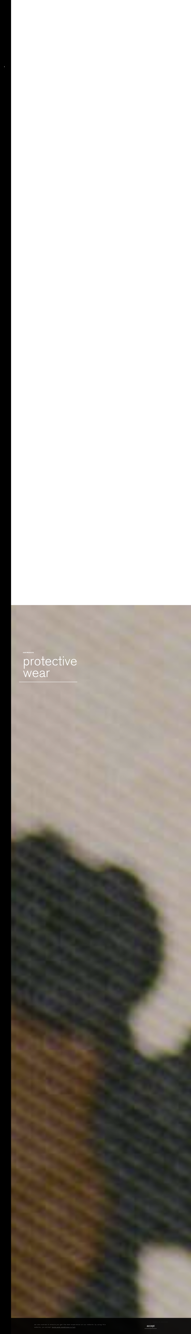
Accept (151, 1325)
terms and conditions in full (63, 1327)
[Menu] (184, 54)
